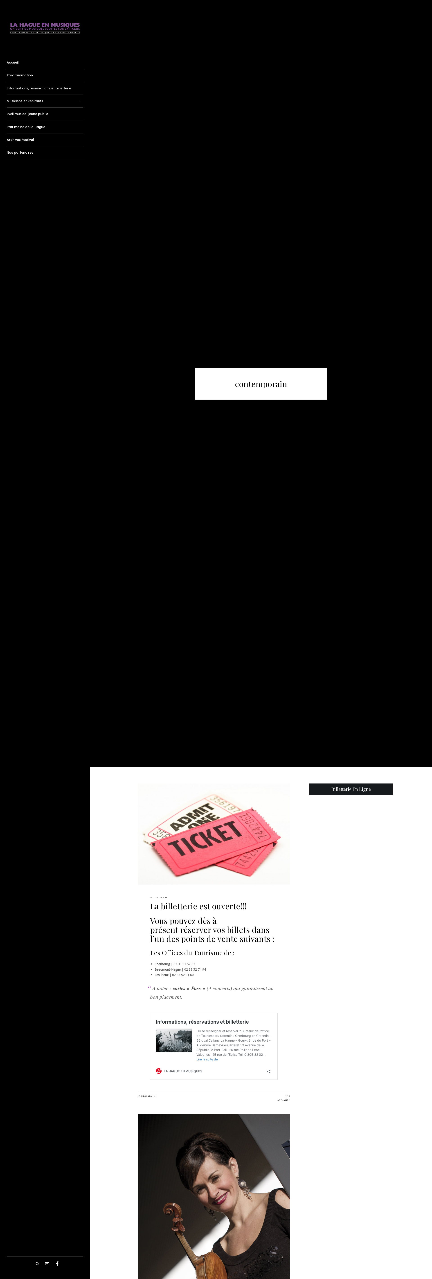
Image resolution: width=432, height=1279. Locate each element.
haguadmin (148, 1096)
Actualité (283, 1100)
